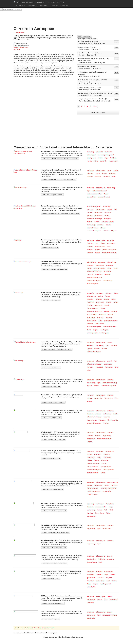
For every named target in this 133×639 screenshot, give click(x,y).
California (90, 243)
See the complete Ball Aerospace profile (53, 402)
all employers (91, 155)
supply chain (107, 491)
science (102, 228)
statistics (106, 231)
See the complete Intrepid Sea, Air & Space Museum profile (58, 179)
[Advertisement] (29, 91)
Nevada (110, 314)
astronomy (90, 575)
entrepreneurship (99, 268)
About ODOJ (44, 6)
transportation (113, 161)
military (89, 222)
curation (115, 170)
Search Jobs (64, 6)
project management (110, 321)
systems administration (94, 194)
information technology (94, 219)
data (115, 209)
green (115, 268)
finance (100, 158)
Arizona (107, 296)
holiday (106, 216)
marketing (112, 173)
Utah (100, 562)
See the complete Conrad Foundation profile (54, 269)
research (108, 225)
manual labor (107, 529)
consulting (110, 559)
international (108, 364)
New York (98, 176)
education (90, 173)
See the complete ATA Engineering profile (53, 439)
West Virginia (104, 333)
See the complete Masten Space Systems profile (55, 532)
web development (104, 197)
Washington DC (92, 333)
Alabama (108, 293)
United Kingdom (92, 494)
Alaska (116, 293)
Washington (104, 330)
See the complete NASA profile (50, 578)
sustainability (108, 280)
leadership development (108, 488)
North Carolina (91, 321)
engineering (111, 188)
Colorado (99, 299)
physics (97, 249)
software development (99, 191)
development (91, 158)
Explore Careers (20, 6)
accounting (90, 152)
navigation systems (108, 222)
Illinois (103, 308)
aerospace (108, 152)
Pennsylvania (99, 513)
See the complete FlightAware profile (52, 195)
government (98, 216)
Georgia (89, 305)
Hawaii (106, 305)
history (104, 173)
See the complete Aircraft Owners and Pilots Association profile (60, 159)
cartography (91, 457)
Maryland (113, 158)
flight (106, 158)
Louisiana (100, 578)
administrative (91, 262)
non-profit (103, 161)
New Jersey (91, 317)
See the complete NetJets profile (51, 368)
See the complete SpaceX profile (51, 386)
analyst (109, 209)
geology (89, 216)
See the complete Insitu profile (50, 619)
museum (90, 176)
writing (103, 473)
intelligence (107, 219)
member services (92, 161)
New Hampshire (113, 420)
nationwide (99, 367)
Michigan (90, 249)
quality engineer (106, 466)
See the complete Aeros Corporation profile (54, 548)
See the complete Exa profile (50, 247)
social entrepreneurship (94, 277)
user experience (109, 469)
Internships (86, 36)
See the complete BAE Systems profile (53, 603)
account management (94, 206)
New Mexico (109, 398)
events (98, 173)
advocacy (99, 152)
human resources (92, 308)
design (103, 243)
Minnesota (104, 460)
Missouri (96, 222)
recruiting (100, 225)
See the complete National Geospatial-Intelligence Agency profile (60, 213)
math (108, 246)
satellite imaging (92, 228)
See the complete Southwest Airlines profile (54, 511)
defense (89, 212)
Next (94, 106)
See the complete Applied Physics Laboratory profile (56, 349)
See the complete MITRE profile (51, 300)
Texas (106, 194)
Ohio (100, 321)
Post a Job (54, 6)
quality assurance (92, 466)
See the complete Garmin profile (51, 458)
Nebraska (102, 314)
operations (98, 274)
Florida (115, 302)
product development (109, 249)
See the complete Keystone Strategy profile (54, 563)
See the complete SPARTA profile (51, 418)
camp (109, 170)
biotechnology (91, 559)
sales (113, 176)
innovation (107, 271)
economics (90, 302)
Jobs (79, 36)
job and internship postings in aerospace (41, 628)
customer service (112, 482)
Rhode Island (99, 324)
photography (91, 225)
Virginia (113, 231)
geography (108, 212)
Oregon (104, 463)
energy (89, 268)
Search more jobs (98, 112)
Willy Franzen (20, 32)
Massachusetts (100, 246)
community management (106, 155)
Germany (90, 246)
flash (105, 510)
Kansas (106, 311)
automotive (110, 240)
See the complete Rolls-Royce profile (52, 489)
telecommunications (110, 327)
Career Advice (32, 6)
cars (97, 243)
